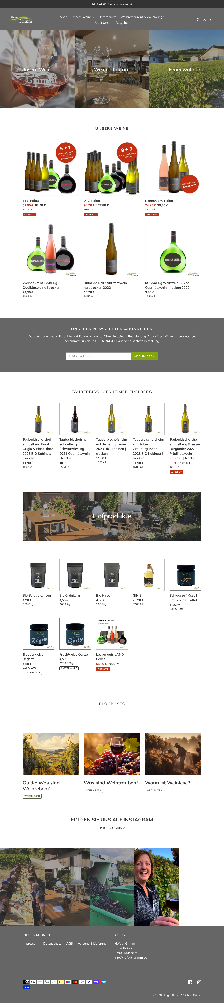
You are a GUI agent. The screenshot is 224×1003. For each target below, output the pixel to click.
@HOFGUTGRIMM (112, 828)
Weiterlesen (32, 796)
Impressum (30, 943)
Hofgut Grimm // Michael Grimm (182, 995)
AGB (69, 943)
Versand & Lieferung (92, 943)
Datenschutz (52, 943)
